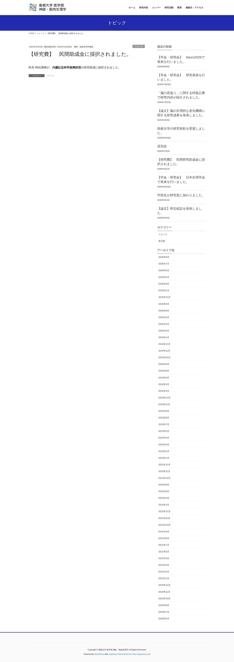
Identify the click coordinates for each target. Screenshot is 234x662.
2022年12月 (164, 464)
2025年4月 (163, 324)
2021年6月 (163, 551)
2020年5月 (163, 618)
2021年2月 (163, 571)
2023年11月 (164, 404)
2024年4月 (163, 384)
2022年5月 (163, 498)
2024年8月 (163, 370)
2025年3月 (163, 330)
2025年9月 (163, 304)
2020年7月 (163, 612)
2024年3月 (163, 391)
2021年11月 (164, 518)
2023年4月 (163, 437)
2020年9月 (163, 605)
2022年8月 (163, 491)
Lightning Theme (116, 654)
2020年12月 (164, 585)
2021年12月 (164, 511)
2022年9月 (163, 484)
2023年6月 (163, 431)
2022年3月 (163, 504)
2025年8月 (163, 310)
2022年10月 (164, 478)
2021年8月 (163, 538)
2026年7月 (163, 263)
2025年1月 (163, 337)
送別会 (162, 146)
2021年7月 (163, 545)
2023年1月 (163, 458)
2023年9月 (163, 411)
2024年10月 (164, 357)
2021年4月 (163, 558)
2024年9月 (163, 364)
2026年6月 (163, 270)
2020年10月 (164, 598)
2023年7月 (163, 424)
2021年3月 (163, 565)
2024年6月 (163, 377)
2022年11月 (164, 471)
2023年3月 (163, 444)
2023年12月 (164, 397)
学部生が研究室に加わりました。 (181, 195)
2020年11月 (164, 592)
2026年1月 (163, 290)
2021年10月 (164, 525)
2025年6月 (163, 317)
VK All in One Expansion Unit (137, 654)
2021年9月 (163, 531)
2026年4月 (163, 277)
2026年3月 (163, 283)
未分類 (161, 241)
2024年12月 (164, 344)
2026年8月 (163, 257)
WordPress (99, 654)
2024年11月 (164, 350)
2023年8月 (163, 417)
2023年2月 (163, 451)
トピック (139, 46)
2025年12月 (164, 297)
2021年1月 (163, 578)
